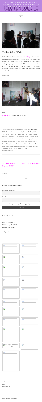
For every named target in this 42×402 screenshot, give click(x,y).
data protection (6, 386)
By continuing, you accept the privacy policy (17, 204)
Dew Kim (4, 136)
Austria (20, 132)
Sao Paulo (13, 143)
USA (36, 146)
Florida (27, 136)
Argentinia (15, 132)
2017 (3, 132)
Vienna (10, 148)
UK (33, 146)
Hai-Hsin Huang (11, 139)
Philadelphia (33, 141)
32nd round (9, 132)
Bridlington (13, 134)
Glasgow (4, 139)
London (34, 139)
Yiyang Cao (16, 148)
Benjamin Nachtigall (28, 132)
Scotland (18, 143)
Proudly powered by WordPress (9, 398)
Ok (21, 9)
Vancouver (5, 148)
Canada (19, 134)
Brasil (7, 134)
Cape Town (24, 134)
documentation (19, 129)
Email (4, 197)
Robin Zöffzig (26, 57)
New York (27, 141)
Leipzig (30, 139)
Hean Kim (19, 139)
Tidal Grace (29, 146)
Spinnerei (22, 146)
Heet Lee (24, 139)
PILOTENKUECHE (7, 151)
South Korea (16, 146)
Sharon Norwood (29, 143)
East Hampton (11, 136)
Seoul (23, 143)
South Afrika (9, 146)
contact (4, 381)
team (3, 384)
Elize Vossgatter (20, 136)
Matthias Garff (11, 141)
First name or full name (8, 190)
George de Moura (33, 136)
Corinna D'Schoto (32, 134)
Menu (21, 16)
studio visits (27, 129)
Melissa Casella (20, 141)
